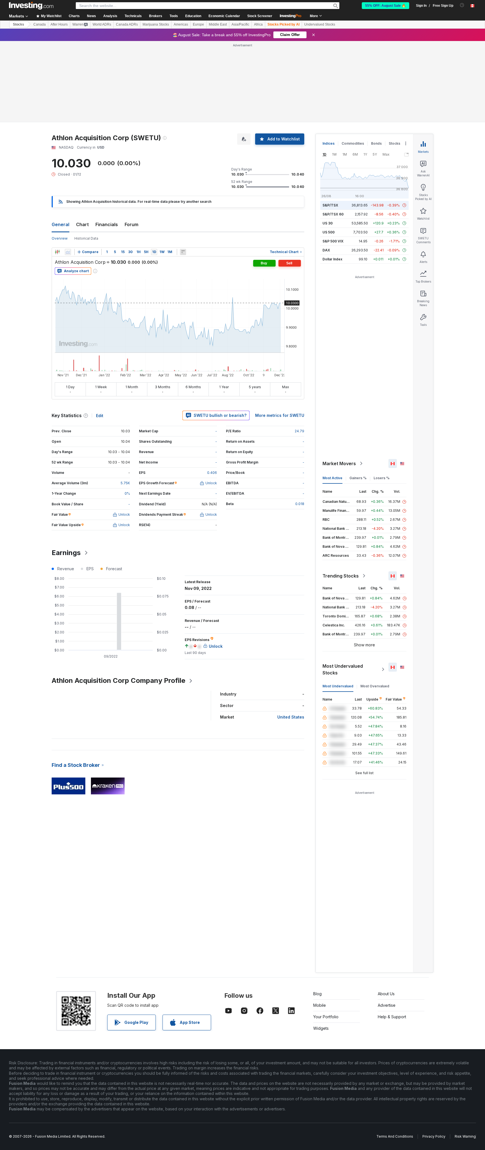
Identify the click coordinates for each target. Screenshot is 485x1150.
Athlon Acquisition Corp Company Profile (118, 680)
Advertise (386, 1005)
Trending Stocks (340, 576)
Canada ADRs (127, 24)
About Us (386, 993)
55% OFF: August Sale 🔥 (385, 6)
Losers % (382, 478)
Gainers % (358, 478)
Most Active (332, 478)
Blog (317, 993)
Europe (198, 24)
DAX (326, 250)
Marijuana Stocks (156, 24)
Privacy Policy (433, 1136)
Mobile (319, 1005)
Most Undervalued (337, 686)
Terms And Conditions (394, 1136)
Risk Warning (465, 1136)
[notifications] (462, 5)
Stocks (18, 24)
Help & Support (392, 1016)
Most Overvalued (374, 686)
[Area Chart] (68, 252)
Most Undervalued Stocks (342, 669)
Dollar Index (332, 259)
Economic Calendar (224, 16)
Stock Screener (259, 16)
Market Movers (339, 463)
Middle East (218, 24)
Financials (106, 224)
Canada (39, 24)
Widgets (321, 1028)
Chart (82, 224)
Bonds (376, 143)
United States (290, 717)
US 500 (328, 232)
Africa (258, 24)
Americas (181, 24)
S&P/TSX (330, 205)
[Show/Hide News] (183, 252)
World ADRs (102, 24)
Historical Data (86, 238)
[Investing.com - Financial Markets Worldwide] (31, 6)
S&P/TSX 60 (333, 214)
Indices (328, 143)
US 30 (327, 223)
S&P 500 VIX (333, 241)
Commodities (353, 143)
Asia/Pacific (240, 24)
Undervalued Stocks (319, 24)
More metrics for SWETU (279, 415)
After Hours (59, 24)
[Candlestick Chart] (57, 252)
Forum (131, 224)
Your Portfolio (325, 1016)
